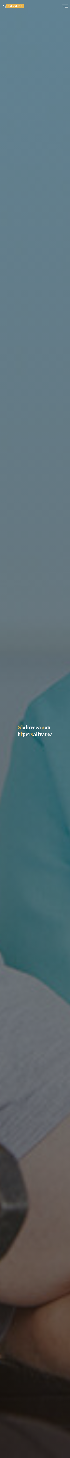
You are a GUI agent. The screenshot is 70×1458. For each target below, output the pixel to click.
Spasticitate (12, 6)
